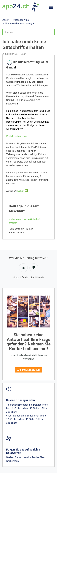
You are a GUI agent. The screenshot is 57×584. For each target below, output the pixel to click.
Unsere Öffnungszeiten (20, 400)
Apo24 (5, 19)
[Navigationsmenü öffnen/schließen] (51, 7)
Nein (33, 267)
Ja (23, 267)
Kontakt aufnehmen (16, 136)
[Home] (20, 7)
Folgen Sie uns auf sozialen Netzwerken (23, 451)
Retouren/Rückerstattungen (20, 23)
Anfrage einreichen (28, 370)
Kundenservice (21, 19)
